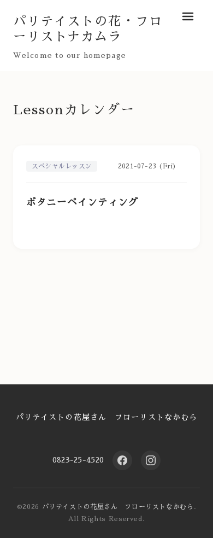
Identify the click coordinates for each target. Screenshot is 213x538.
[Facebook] (122, 460)
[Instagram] (151, 460)
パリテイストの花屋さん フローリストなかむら (107, 417)
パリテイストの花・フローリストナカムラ (88, 29)
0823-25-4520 (78, 460)
